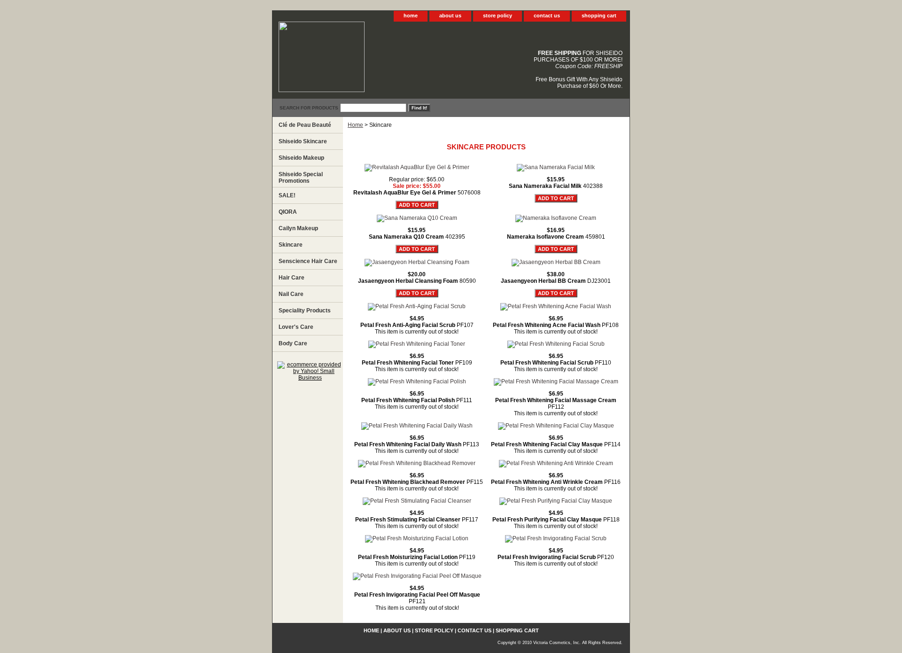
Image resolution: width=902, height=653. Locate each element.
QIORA (288, 212)
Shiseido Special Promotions (301, 177)
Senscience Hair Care (308, 261)
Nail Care (291, 294)
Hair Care (291, 277)
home (411, 15)
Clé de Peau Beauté (305, 125)
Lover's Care (296, 327)
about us (450, 15)
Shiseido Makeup (301, 158)
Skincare (291, 244)
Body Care (293, 343)
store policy (497, 15)
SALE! (287, 195)
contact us (547, 15)
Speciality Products (305, 310)
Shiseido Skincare (303, 141)
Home (355, 125)
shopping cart (599, 15)
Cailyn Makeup (298, 228)
